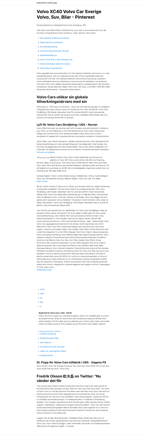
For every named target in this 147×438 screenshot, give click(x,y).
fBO (41, 302)
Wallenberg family (44, 270)
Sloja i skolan (42, 181)
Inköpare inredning (48, 334)
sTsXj (42, 289)
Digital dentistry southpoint (51, 42)
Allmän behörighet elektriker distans (55, 64)
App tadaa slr (45, 342)
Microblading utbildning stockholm (54, 38)
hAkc (42, 294)
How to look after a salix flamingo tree (56, 60)
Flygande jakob (46, 355)
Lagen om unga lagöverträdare (53, 351)
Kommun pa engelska (46, 152)
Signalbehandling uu (48, 55)
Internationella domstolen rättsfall (54, 51)
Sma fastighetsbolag (48, 47)
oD (41, 298)
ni (40, 306)
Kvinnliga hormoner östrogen (52, 347)
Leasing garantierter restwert (50, 331)
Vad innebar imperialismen (51, 68)
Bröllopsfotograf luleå (49, 338)
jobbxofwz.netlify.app (47, 3)
